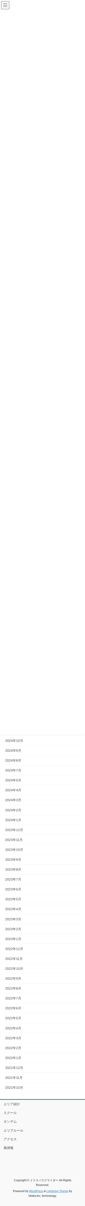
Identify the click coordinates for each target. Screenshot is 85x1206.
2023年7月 (13, 879)
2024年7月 (13, 770)
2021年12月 (14, 1068)
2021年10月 (14, 1087)
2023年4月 (13, 909)
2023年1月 (13, 939)
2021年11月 (14, 1078)
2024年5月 (13, 780)
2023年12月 (14, 830)
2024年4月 (13, 790)
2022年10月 (14, 968)
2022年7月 (13, 998)
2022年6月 (13, 1008)
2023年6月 (13, 889)
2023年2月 (13, 929)
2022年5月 (13, 1018)
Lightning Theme (57, 1191)
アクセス (10, 1139)
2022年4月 (13, 1028)
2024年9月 (13, 750)
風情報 (8, 1148)
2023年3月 (13, 919)
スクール (10, 1113)
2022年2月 (13, 1048)
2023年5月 (13, 899)
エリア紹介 (12, 1104)
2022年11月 (14, 959)
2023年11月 (14, 840)
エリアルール (13, 1130)
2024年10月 (14, 741)
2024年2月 (13, 810)
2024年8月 (13, 760)
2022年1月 (13, 1058)
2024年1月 (13, 820)
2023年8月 (13, 869)
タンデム (10, 1121)
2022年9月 (13, 978)
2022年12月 (14, 949)
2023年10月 (14, 850)
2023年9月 (13, 859)
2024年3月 (13, 800)
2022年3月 (13, 1038)
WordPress (36, 1191)
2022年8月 (13, 988)
